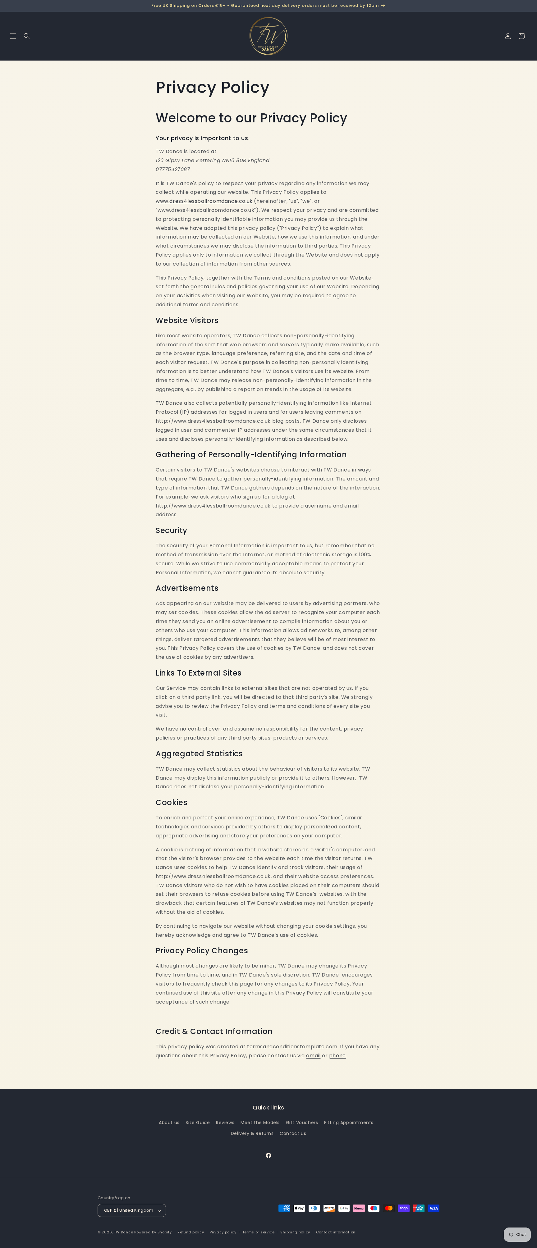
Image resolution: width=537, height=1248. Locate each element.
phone (337, 1055)
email (313, 1055)
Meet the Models (260, 1123)
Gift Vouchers (302, 1123)
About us (169, 1123)
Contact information (336, 1232)
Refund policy (190, 1232)
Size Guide (198, 1123)
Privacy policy (223, 1232)
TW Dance (123, 1232)
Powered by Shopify (153, 1232)
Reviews (225, 1123)
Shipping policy (295, 1232)
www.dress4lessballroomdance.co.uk (204, 201)
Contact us (293, 1134)
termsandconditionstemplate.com (292, 1046)
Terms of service (258, 1232)
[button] (13, 36)
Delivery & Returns (252, 1134)
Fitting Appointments (349, 1123)
